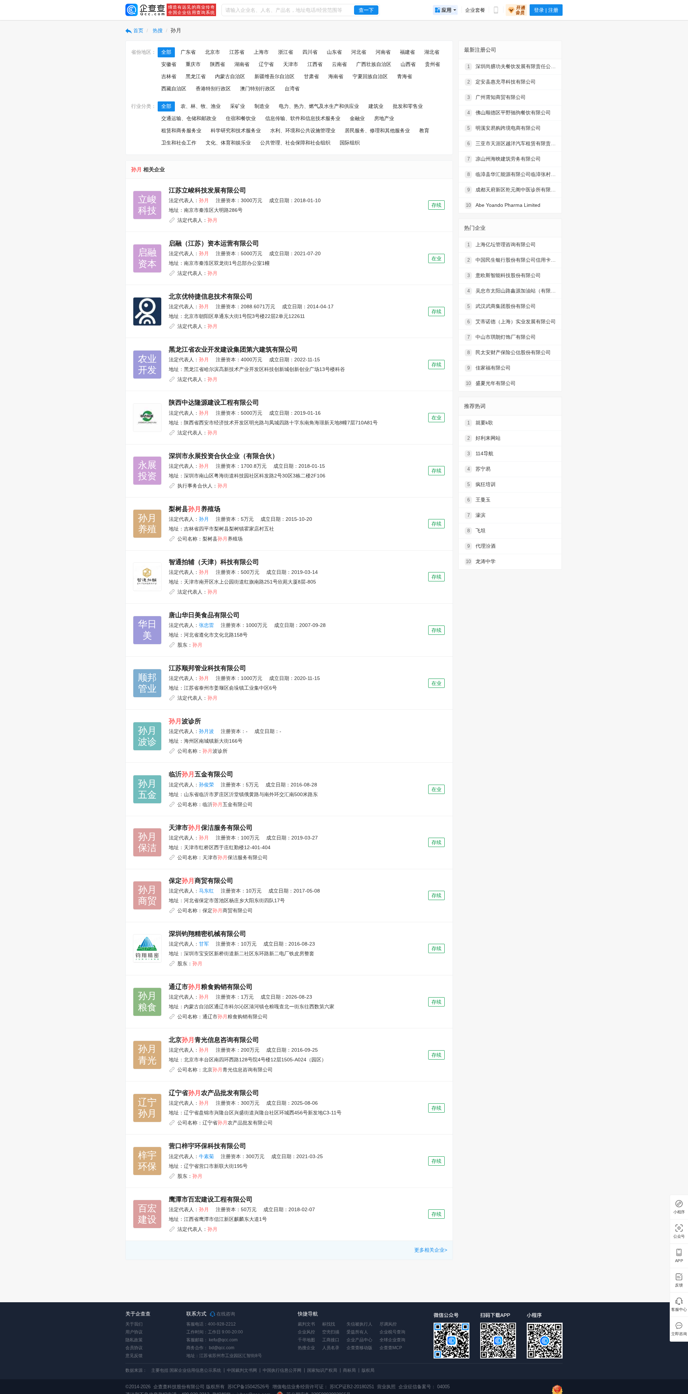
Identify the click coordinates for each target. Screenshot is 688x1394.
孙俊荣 (206, 785)
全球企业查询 (392, 1339)
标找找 (328, 1324)
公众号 (679, 1236)
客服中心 (679, 1309)
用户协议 (134, 1331)
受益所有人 (357, 1331)
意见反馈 (134, 1355)
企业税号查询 (392, 1331)
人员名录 (330, 1347)
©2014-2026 (137, 1386)
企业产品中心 (359, 1339)
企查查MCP (390, 1347)
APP (679, 1261)
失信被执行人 (359, 1324)
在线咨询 (225, 1314)
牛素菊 (206, 1156)
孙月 (204, 519)
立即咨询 (679, 1334)
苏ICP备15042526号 (248, 1386)
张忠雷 (206, 625)
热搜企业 (306, 1347)
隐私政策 (134, 1339)
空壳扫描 (330, 1331)
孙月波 (206, 731)
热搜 (157, 30)
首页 (137, 30)
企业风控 (306, 1331)
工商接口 (330, 1339)
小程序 (679, 1212)
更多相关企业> (430, 1250)
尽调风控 (388, 1324)
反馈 (679, 1285)
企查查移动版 (359, 1347)
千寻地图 (306, 1339)
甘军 (204, 944)
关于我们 (134, 1324)
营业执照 (386, 1386)
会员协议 (134, 1347)
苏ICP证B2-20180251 (352, 1386)
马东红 (206, 891)
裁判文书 (306, 1324)
